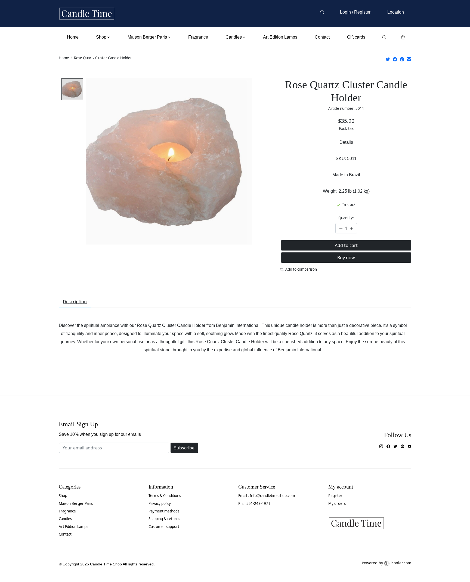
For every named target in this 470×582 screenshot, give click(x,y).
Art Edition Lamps (280, 37)
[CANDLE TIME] (87, 14)
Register (335, 495)
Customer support (164, 526)
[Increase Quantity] (351, 228)
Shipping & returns (164, 518)
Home (73, 37)
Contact (322, 37)
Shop (63, 495)
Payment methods (164, 511)
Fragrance (198, 37)
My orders (337, 503)
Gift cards (356, 37)
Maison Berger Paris (76, 503)
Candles (65, 518)
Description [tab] (75, 302)
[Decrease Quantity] (340, 228)
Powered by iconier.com (386, 562)
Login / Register (355, 12)
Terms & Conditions (165, 495)
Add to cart (346, 245)
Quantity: (346, 217)
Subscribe (184, 448)
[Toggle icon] (322, 12)
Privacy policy (160, 503)
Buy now (346, 258)
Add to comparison (301, 269)
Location (395, 12)
